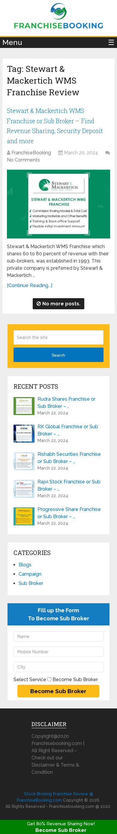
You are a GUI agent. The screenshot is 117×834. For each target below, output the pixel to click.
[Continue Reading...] (29, 285)
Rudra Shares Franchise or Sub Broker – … (66, 402)
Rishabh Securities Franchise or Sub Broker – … (69, 457)
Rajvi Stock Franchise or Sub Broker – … (69, 485)
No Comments (23, 160)
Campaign (30, 574)
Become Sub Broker (60, 830)
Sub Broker (31, 583)
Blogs (25, 565)
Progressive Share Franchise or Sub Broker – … (69, 512)
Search (58, 355)
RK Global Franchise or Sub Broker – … (68, 430)
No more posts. (61, 304)
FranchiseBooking (31, 153)
